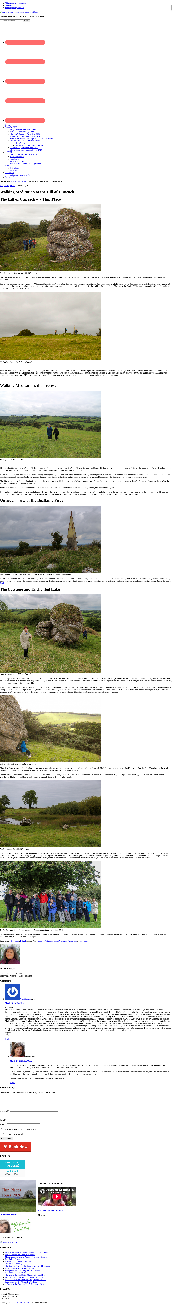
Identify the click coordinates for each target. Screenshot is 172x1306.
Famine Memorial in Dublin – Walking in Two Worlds (26, 1252)
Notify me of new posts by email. (16, 1134)
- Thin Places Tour (22, 1303)
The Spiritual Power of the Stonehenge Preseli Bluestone (27, 1266)
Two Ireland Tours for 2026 (11, 1214)
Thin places (83, 941)
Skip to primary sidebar (14, 8)
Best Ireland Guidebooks (15, 1259)
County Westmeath (45, 941)
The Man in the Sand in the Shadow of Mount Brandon (27, 1275)
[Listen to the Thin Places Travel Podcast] (9, 1242)
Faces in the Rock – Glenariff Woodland (21, 1282)
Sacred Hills (72, 941)
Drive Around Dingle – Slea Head (18, 1261)
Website (3, 1125)
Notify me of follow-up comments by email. (20, 1129)
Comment (4, 1111)
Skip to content (11, 5)
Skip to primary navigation (15, 3)
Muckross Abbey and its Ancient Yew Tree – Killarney (26, 1257)
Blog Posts (4, 186)
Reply (7, 1039)
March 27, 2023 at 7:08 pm (21, 1061)
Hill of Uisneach (60, 941)
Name (3, 1115)
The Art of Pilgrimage (13, 1264)
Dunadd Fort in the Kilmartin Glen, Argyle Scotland (25, 1280)
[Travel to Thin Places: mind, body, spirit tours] (19, 12)
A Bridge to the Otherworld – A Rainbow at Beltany (26, 1284)
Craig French (25, 999)
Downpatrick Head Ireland (15, 1273)
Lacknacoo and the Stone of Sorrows (20, 1255)
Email (3, 1120)
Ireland (12, 186)
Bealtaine (3, 583)
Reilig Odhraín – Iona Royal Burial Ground (22, 1270)
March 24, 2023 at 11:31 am (16, 1003)
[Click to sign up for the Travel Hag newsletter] (15, 1232)
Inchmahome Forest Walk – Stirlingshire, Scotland (25, 1277)
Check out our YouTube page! (51, 1210)
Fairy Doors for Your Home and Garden (21, 1268)
